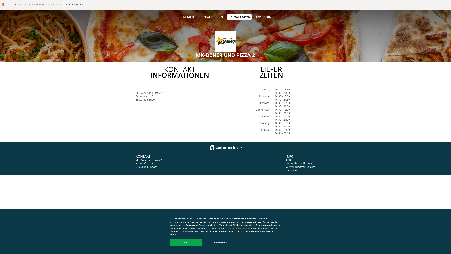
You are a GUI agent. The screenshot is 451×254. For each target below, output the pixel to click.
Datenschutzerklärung (299, 163)
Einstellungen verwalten (237, 228)
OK (186, 242)
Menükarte (191, 17)
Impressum (263, 17)
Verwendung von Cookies (300, 166)
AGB (288, 160)
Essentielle (220, 242)
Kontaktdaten (239, 17)
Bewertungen (213, 17)
